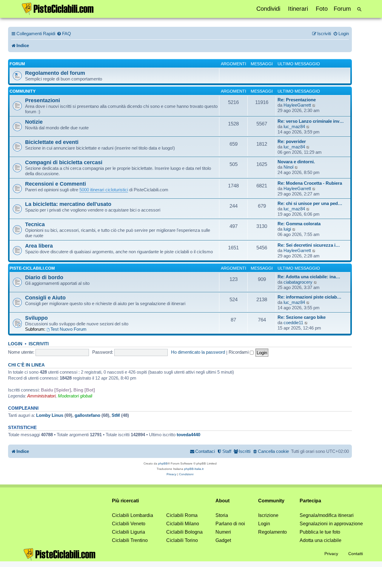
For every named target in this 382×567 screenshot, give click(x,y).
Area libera (39, 246)
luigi (287, 229)
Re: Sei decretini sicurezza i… (309, 245)
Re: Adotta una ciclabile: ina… (309, 276)
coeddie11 (293, 322)
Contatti (355, 553)
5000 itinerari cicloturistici (103, 189)
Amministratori (41, 395)
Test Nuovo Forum (68, 329)
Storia (221, 515)
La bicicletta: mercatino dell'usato (68, 204)
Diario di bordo (44, 277)
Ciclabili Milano (182, 523)
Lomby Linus (49, 415)
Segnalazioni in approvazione (331, 523)
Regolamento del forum (55, 73)
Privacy (331, 553)
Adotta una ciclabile (320, 540)
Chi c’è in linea (26, 365)
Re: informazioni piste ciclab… (309, 296)
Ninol (288, 167)
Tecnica (35, 224)
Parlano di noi (230, 523)
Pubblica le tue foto (320, 532)
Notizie (34, 122)
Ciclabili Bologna (184, 532)
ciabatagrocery (298, 282)
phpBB (163, 463)
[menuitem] (64, 34)
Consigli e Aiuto (45, 297)
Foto (322, 8)
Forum (342, 8)
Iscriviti (39, 343)
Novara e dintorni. (296, 161)
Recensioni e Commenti (55, 184)
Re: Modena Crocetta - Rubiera (310, 183)
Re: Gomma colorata (299, 223)
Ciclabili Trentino (130, 540)
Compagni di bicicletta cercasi (63, 162)
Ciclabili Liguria (128, 532)
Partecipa (310, 500)
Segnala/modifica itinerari (327, 515)
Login (15, 343)
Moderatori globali (75, 395)
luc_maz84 (294, 126)
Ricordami (239, 352)
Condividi (268, 8)
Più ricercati (125, 500)
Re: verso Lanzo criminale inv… (311, 121)
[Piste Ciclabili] (58, 8)
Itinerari (298, 8)
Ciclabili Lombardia (132, 515)
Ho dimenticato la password (198, 352)
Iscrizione (268, 515)
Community (23, 91)
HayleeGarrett (297, 105)
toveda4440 (188, 434)
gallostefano (87, 415)
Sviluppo (36, 318)
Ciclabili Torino (182, 540)
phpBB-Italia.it (194, 468)
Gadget (223, 540)
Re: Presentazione (297, 99)
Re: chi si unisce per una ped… (310, 203)
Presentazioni (42, 100)
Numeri (223, 532)
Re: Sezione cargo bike (302, 317)
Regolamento (272, 532)
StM (116, 415)
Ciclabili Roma (182, 515)
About (222, 500)
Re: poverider (292, 141)
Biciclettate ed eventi (51, 142)
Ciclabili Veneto (128, 523)
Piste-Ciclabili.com (32, 268)
